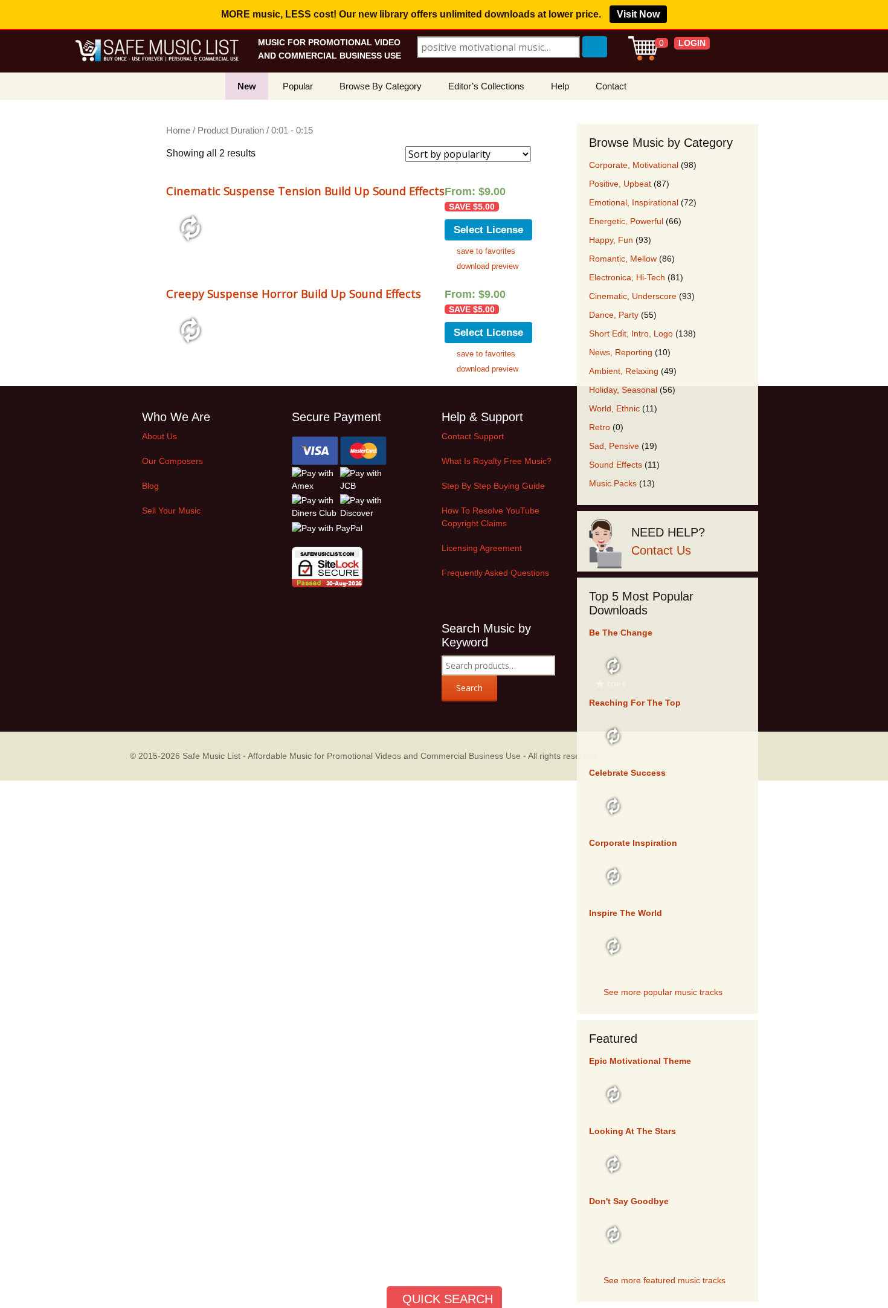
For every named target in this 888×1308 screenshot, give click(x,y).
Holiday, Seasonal (623, 390)
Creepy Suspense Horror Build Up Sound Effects (293, 293)
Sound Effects (615, 464)
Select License (488, 230)
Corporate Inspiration (633, 843)
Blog (150, 486)
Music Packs (613, 483)
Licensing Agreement (482, 548)
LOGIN (692, 43)
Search (469, 688)
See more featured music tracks (664, 1280)
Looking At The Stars (632, 1131)
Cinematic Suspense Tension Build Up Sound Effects (305, 190)
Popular (298, 86)
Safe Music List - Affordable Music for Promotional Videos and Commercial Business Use (351, 756)
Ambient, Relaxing (623, 371)
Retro (599, 427)
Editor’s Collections (486, 86)
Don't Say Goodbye (629, 1201)
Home (178, 130)
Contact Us (661, 550)
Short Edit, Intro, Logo (631, 333)
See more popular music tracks (662, 992)
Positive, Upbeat (620, 183)
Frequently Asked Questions (495, 573)
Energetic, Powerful (626, 221)
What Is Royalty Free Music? (497, 461)
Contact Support (473, 436)
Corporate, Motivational (633, 165)
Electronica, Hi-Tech (627, 277)
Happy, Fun (611, 240)
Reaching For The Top (635, 702)
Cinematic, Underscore (633, 296)
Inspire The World (625, 913)
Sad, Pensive (614, 446)
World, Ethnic (614, 408)
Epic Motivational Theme (640, 1061)
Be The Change (620, 632)
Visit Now (638, 14)
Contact (611, 86)
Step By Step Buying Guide (493, 486)
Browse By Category (380, 86)
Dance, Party (614, 315)
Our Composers (172, 461)
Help (560, 86)
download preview (487, 266)
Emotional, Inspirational (633, 202)
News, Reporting (620, 352)
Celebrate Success (627, 773)
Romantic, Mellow (623, 258)
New (246, 86)
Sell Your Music (171, 510)
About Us (159, 436)
